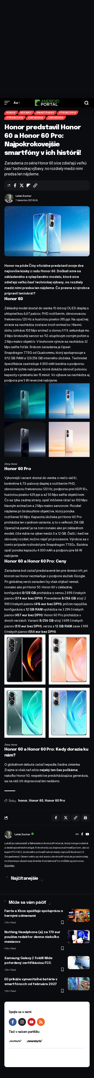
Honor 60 (36, 800)
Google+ (9, 865)
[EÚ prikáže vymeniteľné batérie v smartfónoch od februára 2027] (79, 983)
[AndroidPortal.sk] (47, 102)
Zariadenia (35, 117)
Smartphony (45, 112)
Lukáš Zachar (23, 196)
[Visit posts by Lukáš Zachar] (9, 198)
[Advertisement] (47, 49)
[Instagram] (22, 1022)
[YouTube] (87, 834)
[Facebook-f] (13, 1022)
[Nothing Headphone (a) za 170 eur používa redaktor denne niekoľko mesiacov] (79, 936)
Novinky (26, 112)
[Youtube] (31, 1022)
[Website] (77, 834)
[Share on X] (22, 185)
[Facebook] (82, 834)
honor (23, 800)
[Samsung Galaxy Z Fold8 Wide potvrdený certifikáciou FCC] (79, 962)
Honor (11, 112)
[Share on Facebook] (15, 185)
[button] (8, 103)
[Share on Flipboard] (28, 185)
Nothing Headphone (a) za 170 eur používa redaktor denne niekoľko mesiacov (32, 937)
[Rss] (41, 1022)
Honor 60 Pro (55, 800)
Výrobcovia (67, 112)
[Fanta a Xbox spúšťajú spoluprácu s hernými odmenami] (79, 915)
